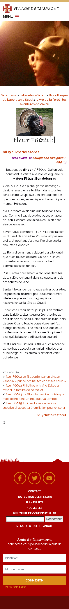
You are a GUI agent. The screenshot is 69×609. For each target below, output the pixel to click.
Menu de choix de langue (34, 526)
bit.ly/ (51, 415)
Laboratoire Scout (33, 95)
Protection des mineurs (34, 496)
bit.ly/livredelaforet (21, 152)
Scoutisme (9, 95)
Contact (34, 491)
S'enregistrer (15, 587)
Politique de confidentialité (34, 513)
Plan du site (34, 502)
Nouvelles (34, 507)
